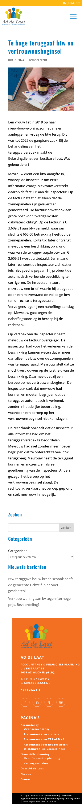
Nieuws (26, 774)
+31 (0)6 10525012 (37, 679)
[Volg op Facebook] (25, 702)
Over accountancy (37, 729)
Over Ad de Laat (32, 768)
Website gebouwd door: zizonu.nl (39, 801)
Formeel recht (37, 60)
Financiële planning (35, 754)
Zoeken (66, 528)
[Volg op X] (49, 702)
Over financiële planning (42, 758)
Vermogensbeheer (37, 763)
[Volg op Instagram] (61, 702)
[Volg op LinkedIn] (37, 702)
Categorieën (18, 551)
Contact (26, 779)
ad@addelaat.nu (37, 683)
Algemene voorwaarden (32, 798)
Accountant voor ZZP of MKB (44, 739)
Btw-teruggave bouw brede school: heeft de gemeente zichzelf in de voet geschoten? (40, 585)
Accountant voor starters (42, 734)
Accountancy (30, 725)
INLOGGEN (71, 3)
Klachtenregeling (55, 798)
